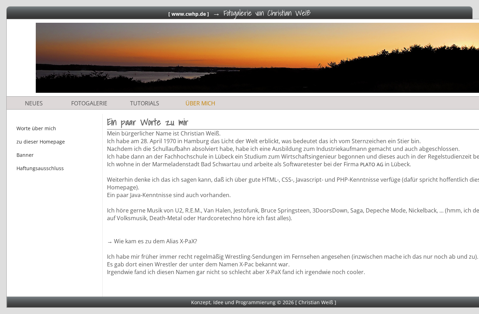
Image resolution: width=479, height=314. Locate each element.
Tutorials (144, 103)
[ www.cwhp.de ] (188, 14)
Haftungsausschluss (40, 168)
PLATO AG (371, 164)
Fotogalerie (89, 103)
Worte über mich (36, 128)
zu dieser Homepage (40, 141)
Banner (25, 155)
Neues (34, 103)
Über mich (200, 103)
